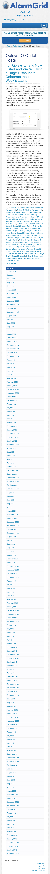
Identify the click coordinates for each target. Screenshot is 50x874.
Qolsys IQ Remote (26, 240)
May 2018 (10, 636)
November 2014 (13, 761)
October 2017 (12, 662)
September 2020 (13, 533)
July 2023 (10, 408)
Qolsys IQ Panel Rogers (27, 244)
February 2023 (12, 426)
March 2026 (11, 290)
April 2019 (10, 595)
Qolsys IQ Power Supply (21, 217)
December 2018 (13, 610)
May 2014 (10, 783)
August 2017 (11, 669)
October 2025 (12, 308)
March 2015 (11, 750)
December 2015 (13, 717)
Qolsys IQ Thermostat (24, 212)
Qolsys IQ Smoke (23, 233)
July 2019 (10, 584)
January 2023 (12, 430)
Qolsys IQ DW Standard (26, 224)
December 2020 (13, 522)
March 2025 (11, 334)
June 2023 (11, 411)
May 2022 (10, 459)
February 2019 (12, 603)
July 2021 (10, 496)
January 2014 (12, 798)
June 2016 (11, 699)
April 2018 (10, 640)
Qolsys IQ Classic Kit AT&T (22, 228)
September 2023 (13, 400)
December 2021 (13, 478)
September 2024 (13, 356)
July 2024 (10, 363)
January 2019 (12, 607)
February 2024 (12, 382)
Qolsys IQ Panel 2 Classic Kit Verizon (19, 249)
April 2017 (10, 673)
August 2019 (11, 581)
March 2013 (11, 831)
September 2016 (13, 695)
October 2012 (12, 850)
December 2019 (13, 566)
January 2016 (12, 713)
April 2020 (10, 551)
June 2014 (11, 780)
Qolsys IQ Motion (12, 219)
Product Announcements (19, 207)
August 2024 (11, 360)
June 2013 (11, 820)
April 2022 (10, 463)
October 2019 (12, 573)
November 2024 (13, 349)
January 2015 (12, 754)
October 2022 (12, 441)
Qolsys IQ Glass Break (34, 256)
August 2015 (11, 732)
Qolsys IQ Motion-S (31, 253)
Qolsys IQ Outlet (37, 217)
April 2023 (10, 419)
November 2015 (13, 721)
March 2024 (11, 378)
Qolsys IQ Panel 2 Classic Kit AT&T (23, 250)
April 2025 (10, 330)
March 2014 (11, 791)
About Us (42, 866)
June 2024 (11, 367)
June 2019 (11, 588)
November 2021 (13, 481)
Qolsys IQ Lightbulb (26, 219)
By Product (17, 46)
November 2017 (13, 658)
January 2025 (12, 341)
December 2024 (13, 345)
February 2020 (12, 559)
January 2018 (12, 651)
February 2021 (12, 514)
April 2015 (10, 747)
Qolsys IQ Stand (17, 214)
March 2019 (11, 599)
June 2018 (11, 632)
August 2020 (11, 536)
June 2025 (11, 323)
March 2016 (11, 706)
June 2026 (11, 279)
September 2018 (13, 621)
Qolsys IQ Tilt (10, 212)
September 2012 (13, 853)
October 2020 (12, 529)
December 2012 (13, 842)
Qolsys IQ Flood (11, 258)
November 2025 (13, 304)
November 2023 (13, 393)
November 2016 (13, 688)
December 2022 (13, 433)
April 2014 (10, 787)
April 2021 (10, 507)
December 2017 (13, 654)
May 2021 (10, 503)
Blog (8, 46)
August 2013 (11, 813)
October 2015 (12, 724)
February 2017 (12, 677)
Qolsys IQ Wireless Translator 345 (29, 210)
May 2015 (10, 743)
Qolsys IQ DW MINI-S (26, 258)
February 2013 (12, 835)
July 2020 (10, 540)
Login (22, 19)
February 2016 (12, 710)
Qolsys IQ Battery (18, 230)
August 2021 (11, 492)
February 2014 (12, 794)
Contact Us (41, 863)
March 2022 (11, 466)
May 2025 (10, 326)
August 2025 (11, 315)
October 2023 (12, 396)
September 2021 (13, 489)
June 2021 (11, 500)
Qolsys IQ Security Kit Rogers (25, 237)
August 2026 (11, 271)
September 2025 (13, 312)
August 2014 (11, 772)
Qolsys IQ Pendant (26, 242)
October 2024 (12, 352)
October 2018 (12, 618)
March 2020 (11, 555)
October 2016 (12, 691)
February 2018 (12, 647)
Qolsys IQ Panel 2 (16, 253)
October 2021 (12, 485)
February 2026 (12, 293)
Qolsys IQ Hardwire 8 (24, 221)
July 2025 (10, 319)
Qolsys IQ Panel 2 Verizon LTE (28, 247)
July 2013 (10, 817)
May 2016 (10, 702)
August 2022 (11, 448)
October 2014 (12, 765)
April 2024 (10, 374)
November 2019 (13, 570)
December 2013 (13, 802)
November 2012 (13, 846)
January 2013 (12, 839)
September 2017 (13, 665)
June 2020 (11, 544)
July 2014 (10, 776)
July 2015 (10, 735)
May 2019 (10, 592)
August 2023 (11, 404)
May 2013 (10, 824)
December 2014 (13, 758)
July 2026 (10, 275)
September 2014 (13, 769)
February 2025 (12, 338)
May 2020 (10, 548)
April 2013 (10, 828)
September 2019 (13, 577)
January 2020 (12, 562)
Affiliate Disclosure (38, 870)
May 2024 (10, 371)
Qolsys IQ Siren (17, 235)
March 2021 (11, 511)
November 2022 (13, 437)
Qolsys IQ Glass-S (18, 256)
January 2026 (12, 297)
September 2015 (13, 728)
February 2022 (12, 470)
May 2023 (10, 415)
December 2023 (13, 389)
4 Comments (12, 264)
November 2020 (13, 525)
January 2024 (12, 385)
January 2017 (12, 680)
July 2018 (10, 629)
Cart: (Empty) (11, 19)
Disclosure (41, 868)
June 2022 (11, 455)
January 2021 (12, 518)
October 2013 (12, 809)
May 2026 (10, 282)
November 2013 (13, 805)
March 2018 (11, 643)
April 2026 (10, 286)
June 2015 (11, 739)
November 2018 (13, 614)
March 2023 (11, 422)
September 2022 (13, 444)
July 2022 (10, 452)
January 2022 (12, 474)
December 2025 (13, 301)
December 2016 (13, 684)
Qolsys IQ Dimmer (19, 226)
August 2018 (11, 625)
